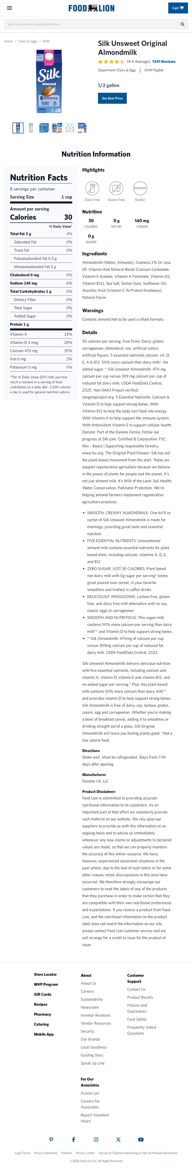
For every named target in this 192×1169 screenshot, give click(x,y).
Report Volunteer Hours (95, 1118)
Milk (46, 41)
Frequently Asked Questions (141, 1030)
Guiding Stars (92, 1055)
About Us (88, 983)
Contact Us (136, 989)
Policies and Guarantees (137, 1008)
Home (8, 41)
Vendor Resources (96, 1023)
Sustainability (92, 999)
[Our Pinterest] (51, 1139)
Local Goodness (94, 1047)
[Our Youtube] (141, 1139)
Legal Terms (22, 1153)
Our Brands (90, 1039)
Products (66, 1153)
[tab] (18, 127)
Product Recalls (140, 997)
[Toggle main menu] (9, 7)
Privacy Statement (45, 1153)
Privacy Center (85, 1153)
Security (87, 1031)
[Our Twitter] (118, 1139)
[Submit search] (183, 24)
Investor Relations (95, 1015)
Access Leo (90, 1093)
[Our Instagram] (96, 1139)
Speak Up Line (92, 1063)
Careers (87, 991)
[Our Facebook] (73, 1139)
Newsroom (90, 1007)
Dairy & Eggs (27, 41)
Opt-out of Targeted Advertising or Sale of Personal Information (137, 1153)
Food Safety (137, 1019)
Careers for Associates (90, 1104)
